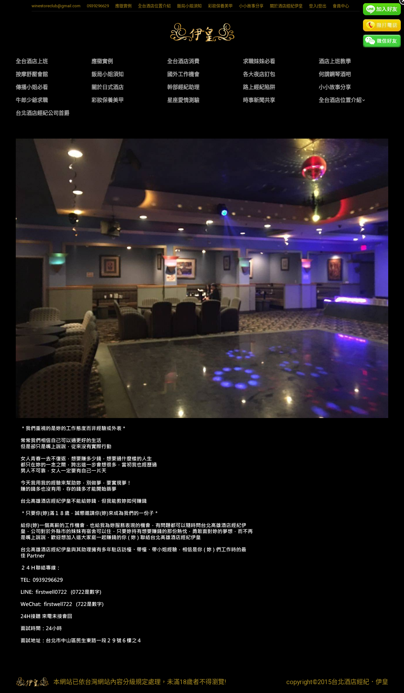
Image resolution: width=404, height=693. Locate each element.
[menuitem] (123, 6)
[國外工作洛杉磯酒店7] (202, 278)
